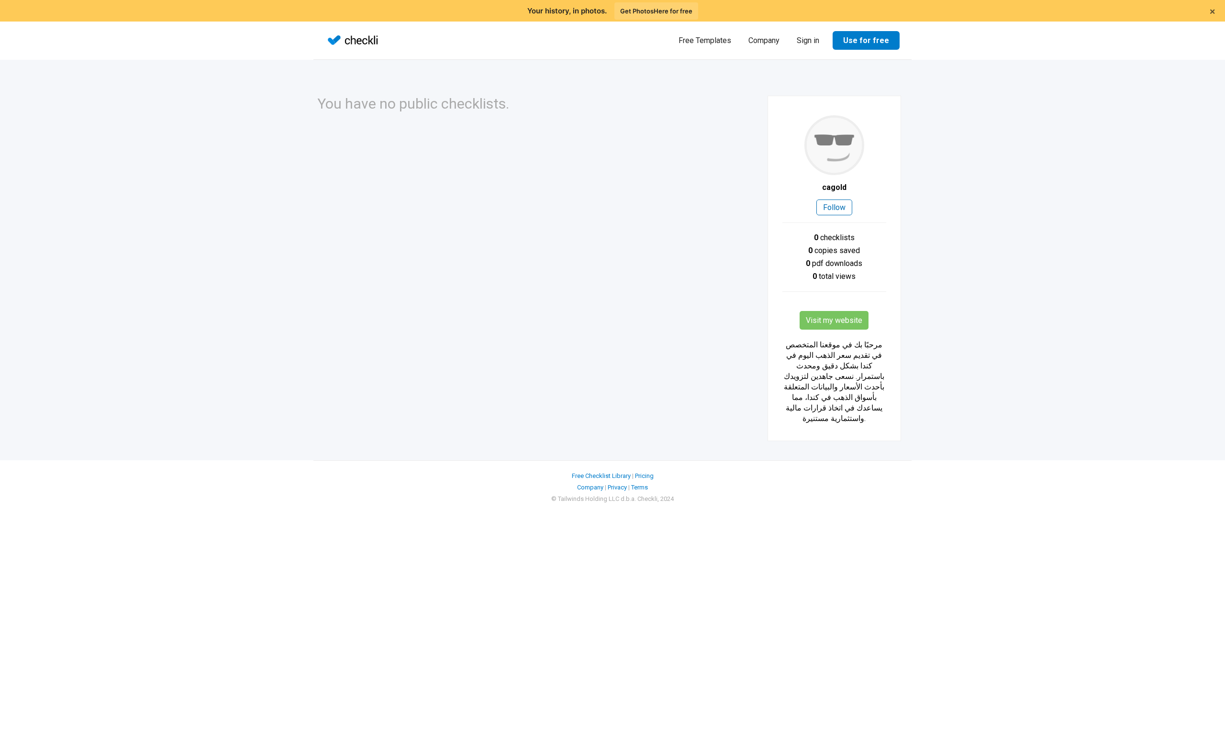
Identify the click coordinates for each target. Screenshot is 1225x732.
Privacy (617, 487)
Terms (639, 487)
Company (764, 40)
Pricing (644, 475)
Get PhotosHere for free (656, 11)
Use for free (866, 40)
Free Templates (705, 40)
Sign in (808, 40)
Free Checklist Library (601, 475)
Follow (834, 207)
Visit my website (834, 320)
